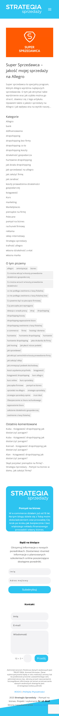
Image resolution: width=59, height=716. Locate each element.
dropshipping (13, 135)
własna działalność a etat (19, 250)
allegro (10, 268)
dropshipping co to (16, 145)
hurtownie (47, 335)
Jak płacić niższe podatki (30, 345)
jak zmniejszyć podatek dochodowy (22, 365)
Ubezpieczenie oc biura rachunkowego (24, 400)
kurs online (12, 380)
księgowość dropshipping (18, 375)
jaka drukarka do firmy (41, 340)
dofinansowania (14, 130)
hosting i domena (37, 330)
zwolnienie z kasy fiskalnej (18, 415)
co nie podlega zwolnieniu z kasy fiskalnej (25, 290)
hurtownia (11, 335)
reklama (10, 231)
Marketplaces (13, 207)
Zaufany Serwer (42, 705)
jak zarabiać (12, 179)
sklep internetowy (15, 235)
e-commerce (12, 330)
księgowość (12, 192)
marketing (11, 202)
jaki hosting (12, 345)
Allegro (9, 121)
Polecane (10, 216)
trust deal (38, 395)
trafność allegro (14, 245)
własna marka (13, 255)
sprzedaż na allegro (16, 390)
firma (24, 330)
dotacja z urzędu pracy (17, 310)
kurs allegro (37, 375)
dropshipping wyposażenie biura (21, 320)
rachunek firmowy (15, 226)
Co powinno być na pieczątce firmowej (24, 300)
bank (8, 126)
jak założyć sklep (14, 360)
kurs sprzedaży (26, 380)
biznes (33, 268)
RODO (17, 691)
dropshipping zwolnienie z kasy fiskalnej (24, 325)
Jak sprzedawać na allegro (19, 169)
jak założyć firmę (14, 174)
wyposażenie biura (15, 405)
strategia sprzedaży (36, 390)
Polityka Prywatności (34, 691)
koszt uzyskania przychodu (19, 370)
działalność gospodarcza (19, 155)
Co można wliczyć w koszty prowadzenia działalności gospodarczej (24, 275)
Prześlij (41, 658)
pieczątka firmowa (15, 385)
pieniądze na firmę (16, 211)
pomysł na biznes (15, 221)
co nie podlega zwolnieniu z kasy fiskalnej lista (27, 295)
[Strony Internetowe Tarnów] (44, 701)
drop (32, 310)
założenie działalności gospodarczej (23, 410)
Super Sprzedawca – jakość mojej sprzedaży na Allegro (27, 70)
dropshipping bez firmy (18, 140)
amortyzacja (22, 268)
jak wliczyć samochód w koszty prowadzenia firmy (29, 355)
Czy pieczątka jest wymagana (20, 305)
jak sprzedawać (14, 350)
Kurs (8, 197)
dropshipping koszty (16, 150)
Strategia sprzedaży (16, 240)
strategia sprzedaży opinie (18, 395)
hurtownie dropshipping (19, 159)
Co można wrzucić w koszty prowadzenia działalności (25, 284)
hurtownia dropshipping (29, 335)
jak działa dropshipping (18, 164)
